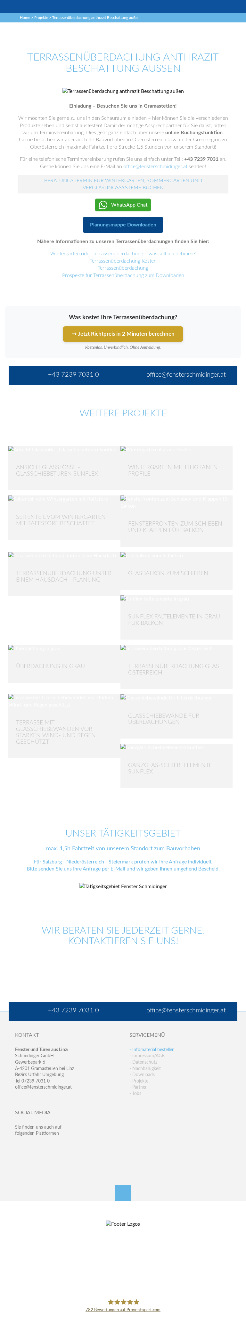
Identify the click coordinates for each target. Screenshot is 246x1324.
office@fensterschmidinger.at (43, 1087)
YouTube (20, 1160)
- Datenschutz (143, 1062)
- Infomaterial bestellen (152, 1050)
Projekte (41, 18)
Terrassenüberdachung (123, 268)
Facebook (20, 1146)
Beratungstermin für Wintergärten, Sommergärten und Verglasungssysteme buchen (123, 184)
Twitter (33, 1146)
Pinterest (33, 1160)
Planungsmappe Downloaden (123, 224)
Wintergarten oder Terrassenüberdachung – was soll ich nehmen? (123, 253)
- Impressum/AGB (147, 1056)
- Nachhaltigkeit (145, 1069)
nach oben (123, 1193)
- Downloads (142, 1075)
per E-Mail (113, 868)
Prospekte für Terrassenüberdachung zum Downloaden (123, 275)
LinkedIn (46, 1146)
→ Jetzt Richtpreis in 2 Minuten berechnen (123, 334)
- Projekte (138, 1081)
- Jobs (135, 1093)
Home (25, 18)
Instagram (46, 1160)
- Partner (138, 1087)
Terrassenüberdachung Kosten (123, 261)
